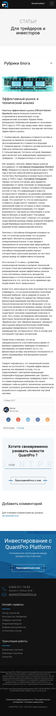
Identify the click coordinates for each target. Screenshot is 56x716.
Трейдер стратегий (11, 620)
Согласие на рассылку (34, 702)
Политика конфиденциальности (19, 700)
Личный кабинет (38, 3)
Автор (14, 409)
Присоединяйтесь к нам (28, 480)
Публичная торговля (12, 649)
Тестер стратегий (10, 613)
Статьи (20, 428)
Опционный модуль (12, 623)
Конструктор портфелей (14, 616)
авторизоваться (10, 515)
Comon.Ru (7, 656)
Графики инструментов (14, 627)
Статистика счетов (11, 630)
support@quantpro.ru (22, 594)
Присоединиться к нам (28, 568)
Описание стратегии (12, 653)
